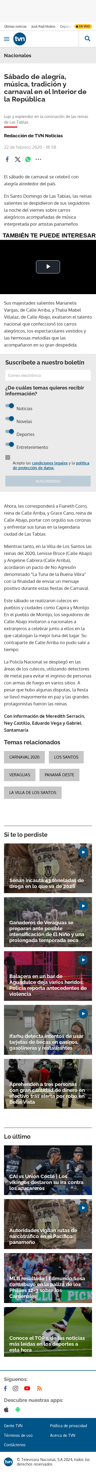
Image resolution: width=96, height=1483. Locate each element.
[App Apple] (7, 1409)
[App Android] (19, 1409)
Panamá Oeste (59, 774)
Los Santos (66, 757)
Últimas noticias (15, 26)
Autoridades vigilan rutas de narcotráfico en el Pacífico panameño (43, 1236)
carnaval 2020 (24, 757)
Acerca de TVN (62, 1435)
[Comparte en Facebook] (7, 159)
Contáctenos (15, 1444)
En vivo (84, 26)
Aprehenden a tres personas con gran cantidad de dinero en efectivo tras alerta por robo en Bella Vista (47, 1093)
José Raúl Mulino (43, 26)
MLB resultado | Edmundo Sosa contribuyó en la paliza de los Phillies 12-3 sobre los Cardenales (47, 1287)
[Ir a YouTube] (28, 1388)
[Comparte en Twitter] (17, 159)
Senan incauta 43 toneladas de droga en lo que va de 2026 (46, 883)
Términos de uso (18, 1435)
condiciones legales (50, 463)
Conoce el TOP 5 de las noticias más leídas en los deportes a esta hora (47, 1344)
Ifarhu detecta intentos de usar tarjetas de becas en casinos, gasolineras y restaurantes (46, 1042)
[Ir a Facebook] (6, 1388)
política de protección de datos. (51, 465)
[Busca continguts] (87, 39)
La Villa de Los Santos (32, 792)
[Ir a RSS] (40, 1388)
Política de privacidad (68, 1425)
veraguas (19, 774)
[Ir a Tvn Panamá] (46, 39)
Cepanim (66, 26)
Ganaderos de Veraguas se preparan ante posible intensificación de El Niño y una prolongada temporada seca (46, 931)
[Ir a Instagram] (16, 1388)
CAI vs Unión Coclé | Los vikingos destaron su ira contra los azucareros (46, 1182)
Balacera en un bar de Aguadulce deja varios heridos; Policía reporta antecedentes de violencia (48, 985)
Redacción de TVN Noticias (33, 135)
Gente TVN (13, 1425)
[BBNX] (8, 1461)
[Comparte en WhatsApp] (28, 159)
